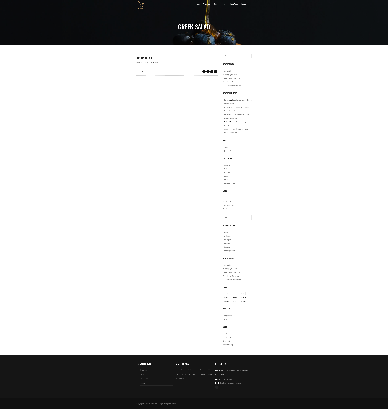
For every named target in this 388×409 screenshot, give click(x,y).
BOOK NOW (180, 378)
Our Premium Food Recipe (232, 85)
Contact (244, 4)
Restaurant (207, 4)
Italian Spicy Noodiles (230, 75)
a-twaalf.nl (228, 107)
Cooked (227, 294)
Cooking (227, 165)
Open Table (234, 4)
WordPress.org (228, 209)
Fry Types (227, 172)
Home (198, 4)
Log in (225, 198)
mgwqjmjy (227, 114)
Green (236, 294)
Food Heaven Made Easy (231, 82)
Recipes (227, 176)
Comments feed (228, 205)
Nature (235, 298)
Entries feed (227, 201)
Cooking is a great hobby (231, 78)
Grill (242, 294)
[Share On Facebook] (204, 71)
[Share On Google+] (211, 71)
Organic (243, 298)
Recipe (235, 301)
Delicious (227, 169)
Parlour (226, 301)
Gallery (223, 4)
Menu (216, 4)
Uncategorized (229, 183)
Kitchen (226, 298)
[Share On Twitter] (208, 71)
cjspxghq (227, 129)
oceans (155, 62)
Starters (227, 180)
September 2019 (230, 147)
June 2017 (227, 151)
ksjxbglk (227, 100)
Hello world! (227, 71)
